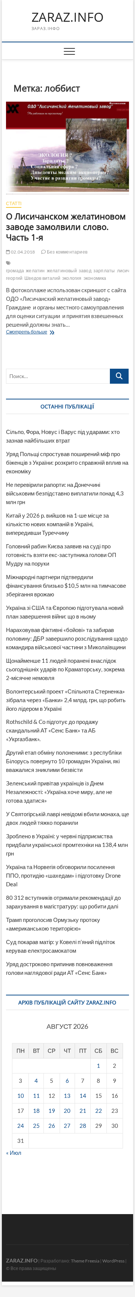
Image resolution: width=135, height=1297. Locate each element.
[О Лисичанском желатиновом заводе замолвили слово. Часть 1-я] (67, 148)
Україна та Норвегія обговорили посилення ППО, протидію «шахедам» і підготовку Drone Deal (63, 875)
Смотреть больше (41, 332)
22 (98, 1110)
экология (72, 278)
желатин (35, 270)
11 (36, 1095)
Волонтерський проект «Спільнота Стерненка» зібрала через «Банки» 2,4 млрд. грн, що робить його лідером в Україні (66, 700)
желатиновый (62, 270)
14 (83, 1095)
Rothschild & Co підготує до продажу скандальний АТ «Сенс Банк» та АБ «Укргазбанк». (52, 730)
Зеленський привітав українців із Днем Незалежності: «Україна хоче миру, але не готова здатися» (59, 792)
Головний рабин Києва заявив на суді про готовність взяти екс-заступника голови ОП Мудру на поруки (61, 555)
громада (15, 270)
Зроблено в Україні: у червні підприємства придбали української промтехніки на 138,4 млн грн (67, 845)
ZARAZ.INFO (68, 17)
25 (36, 1125)
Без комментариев (66, 252)
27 (67, 1125)
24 (20, 1125)
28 (83, 1125)
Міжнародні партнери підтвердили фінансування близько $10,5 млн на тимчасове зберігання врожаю (66, 585)
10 (20, 1095)
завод (85, 270)
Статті (13, 203)
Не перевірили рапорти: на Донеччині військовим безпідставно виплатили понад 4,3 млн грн (65, 493)
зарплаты (104, 270)
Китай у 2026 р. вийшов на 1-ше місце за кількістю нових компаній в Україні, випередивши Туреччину (57, 524)
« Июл (13, 1152)
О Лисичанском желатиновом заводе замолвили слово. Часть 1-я (66, 226)
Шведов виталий (42, 278)
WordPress (113, 1261)
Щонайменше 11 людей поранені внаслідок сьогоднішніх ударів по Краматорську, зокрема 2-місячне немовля (65, 669)
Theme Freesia (85, 1261)
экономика (95, 278)
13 (67, 1095)
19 (51, 1110)
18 (36, 1110)
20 (67, 1110)
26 (51, 1125)
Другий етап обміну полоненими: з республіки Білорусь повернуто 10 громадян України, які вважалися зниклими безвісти (64, 761)
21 (83, 1110)
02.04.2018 (22, 252)
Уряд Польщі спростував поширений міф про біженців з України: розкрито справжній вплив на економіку (67, 462)
